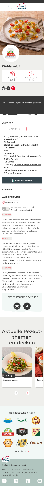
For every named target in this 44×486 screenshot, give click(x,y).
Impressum (28, 470)
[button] (8, 88)
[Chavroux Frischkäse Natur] (10, 53)
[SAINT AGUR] (36, 432)
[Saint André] (22, 443)
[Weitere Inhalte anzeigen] (28, 393)
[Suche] (10, 7)
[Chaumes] (36, 443)
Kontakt (6, 470)
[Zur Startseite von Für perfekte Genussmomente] (22, 7)
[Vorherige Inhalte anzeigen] (16, 393)
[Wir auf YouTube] (39, 481)
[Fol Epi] (36, 420)
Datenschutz (8, 472)
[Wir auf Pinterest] (28, 481)
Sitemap (16, 470)
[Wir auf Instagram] (16, 481)
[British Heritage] (22, 432)
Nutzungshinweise (26, 472)
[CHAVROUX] (8, 432)
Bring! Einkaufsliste (23, 180)
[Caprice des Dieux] (8, 420)
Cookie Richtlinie (10, 475)
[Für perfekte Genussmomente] (6, 459)
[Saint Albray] (8, 443)
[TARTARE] (22, 420)
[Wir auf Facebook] (4, 481)
